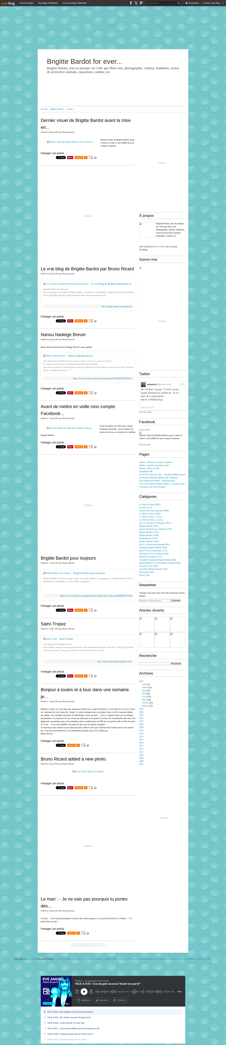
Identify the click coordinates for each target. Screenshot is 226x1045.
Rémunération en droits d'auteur (140, 959)
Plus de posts (144, 444)
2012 (141, 749)
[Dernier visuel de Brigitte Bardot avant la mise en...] (70, 142)
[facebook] (131, 3)
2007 (141, 764)
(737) (153, 550)
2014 (141, 743)
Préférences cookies (204, 959)
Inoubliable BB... (146, 471)
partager (103, 1000)
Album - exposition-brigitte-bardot (154, 465)
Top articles (88, 959)
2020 (141, 724)
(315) (153, 569)
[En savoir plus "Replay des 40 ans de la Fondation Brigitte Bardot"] (147, 624)
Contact (70, 109)
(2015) (155, 523)
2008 (141, 761)
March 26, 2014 (147, 407)
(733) (154, 554)
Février (145, 703)
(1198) (149, 535)
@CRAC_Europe (153, 389)
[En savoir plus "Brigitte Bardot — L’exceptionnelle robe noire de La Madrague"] (177, 624)
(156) (146, 572)
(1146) (149, 541)
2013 (141, 746)
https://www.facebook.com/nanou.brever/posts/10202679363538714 (102, 378)
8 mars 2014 (144, 430)
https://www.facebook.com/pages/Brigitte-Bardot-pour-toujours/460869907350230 (96, 596)
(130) (144, 575)
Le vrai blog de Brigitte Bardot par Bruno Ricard (87, 268)
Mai (144, 693)
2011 (141, 752)
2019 (141, 727)
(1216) (149, 532)
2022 (141, 718)
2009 (141, 758)
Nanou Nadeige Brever (63, 334)
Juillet (144, 687)
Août (144, 684)
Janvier (145, 706)
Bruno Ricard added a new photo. (74, 758)
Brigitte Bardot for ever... (84, 61)
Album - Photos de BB (149, 468)
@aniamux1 (164, 384)
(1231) (155, 529)
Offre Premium (161, 959)
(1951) (149, 526)
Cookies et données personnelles (181, 959)
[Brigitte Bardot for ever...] (147, 229)
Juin (144, 690)
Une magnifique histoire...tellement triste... (158, 481)
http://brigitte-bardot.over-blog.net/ (116, 306)
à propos (121, 1000)
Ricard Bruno (159, 246)
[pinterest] (141, 3)
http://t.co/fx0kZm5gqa (152, 399)
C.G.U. (123, 959)
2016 (141, 736)
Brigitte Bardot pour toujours (68, 558)
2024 (141, 712)
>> (103, 945)
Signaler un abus (111, 959)
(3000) (154, 511)
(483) (148, 566)
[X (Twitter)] (136, 3)
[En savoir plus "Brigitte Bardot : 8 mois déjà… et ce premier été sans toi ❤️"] (147, 640)
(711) (150, 557)
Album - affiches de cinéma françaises (155, 462)
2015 (141, 740)
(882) (154, 544)
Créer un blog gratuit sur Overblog (68, 959)
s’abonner (85, 1000)
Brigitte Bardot (56, 109)
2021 (141, 721)
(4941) (150, 504)
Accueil (44, 109)
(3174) (145, 507)
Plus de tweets (145, 412)
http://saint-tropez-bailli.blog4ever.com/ (114, 661)
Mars (144, 700)
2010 (141, 755)
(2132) (151, 520)
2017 (141, 733)
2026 (141, 681)
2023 (141, 715)
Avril (144, 696)
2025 (141, 709)
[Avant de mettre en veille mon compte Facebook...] (70, 428)
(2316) (150, 514)
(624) (157, 560)
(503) (159, 563)
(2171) (150, 517)
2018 (141, 730)
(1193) (148, 538)
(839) (153, 547)
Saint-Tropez (53, 623)
